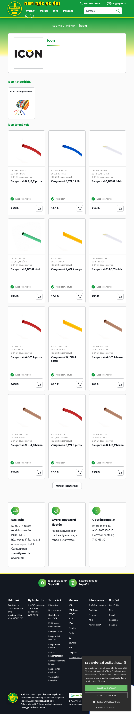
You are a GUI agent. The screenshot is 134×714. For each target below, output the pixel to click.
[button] (106, 702)
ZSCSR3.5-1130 (58, 434)
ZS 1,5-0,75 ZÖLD (18, 261)
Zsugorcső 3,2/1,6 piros (66, 445)
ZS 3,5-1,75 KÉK (58, 174)
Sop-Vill (57, 25)
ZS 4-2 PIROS (16, 349)
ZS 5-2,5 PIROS (17, 174)
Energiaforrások (55, 631)
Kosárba (39, 208)
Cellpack (73, 652)
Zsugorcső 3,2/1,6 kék (65, 181)
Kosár (32, 16)
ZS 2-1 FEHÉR (98, 261)
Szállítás (93, 610)
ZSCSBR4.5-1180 (100, 346)
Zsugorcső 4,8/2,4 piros (26, 357)
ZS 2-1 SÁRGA (57, 261)
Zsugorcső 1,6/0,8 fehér (107, 181)
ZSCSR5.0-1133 (18, 170)
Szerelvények (54, 610)
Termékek (29, 10)
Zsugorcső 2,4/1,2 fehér (107, 269)
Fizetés (92, 615)
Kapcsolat (113, 620)
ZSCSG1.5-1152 (17, 258)
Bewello (72, 643)
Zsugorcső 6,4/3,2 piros (26, 181)
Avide (71, 633)
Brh (70, 647)
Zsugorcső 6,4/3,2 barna (108, 445)
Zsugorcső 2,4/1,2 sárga (66, 269)
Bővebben (102, 681)
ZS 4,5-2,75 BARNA (101, 349)
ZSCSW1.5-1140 (99, 170)
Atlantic (72, 628)
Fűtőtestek (53, 605)
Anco (71, 618)
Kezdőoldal (114, 605)
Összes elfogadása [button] (106, 688)
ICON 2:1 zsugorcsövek (21, 91)
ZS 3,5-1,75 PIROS (59, 437)
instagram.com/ (87, 582)
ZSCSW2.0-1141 (99, 258)
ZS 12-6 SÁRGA (58, 349)
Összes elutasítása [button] (106, 695)
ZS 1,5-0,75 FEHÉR (100, 174)
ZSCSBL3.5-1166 (59, 170)
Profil (26, 16)
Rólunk (112, 615)
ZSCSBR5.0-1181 (100, 434)
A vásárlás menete (97, 605)
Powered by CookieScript (106, 707)
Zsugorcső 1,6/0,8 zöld (25, 269)
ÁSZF (91, 620)
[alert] (106, 683)
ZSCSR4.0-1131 (17, 346)
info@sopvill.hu (118, 3)
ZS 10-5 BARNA (17, 437)
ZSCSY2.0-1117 (58, 258)
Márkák (44, 10)
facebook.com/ (56, 582)
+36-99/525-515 (92, 3)
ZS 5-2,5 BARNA (99, 437)
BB (70, 638)
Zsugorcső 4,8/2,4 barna (107, 357)
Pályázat (68, 10)
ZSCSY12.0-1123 (59, 346)
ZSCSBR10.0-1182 (19, 434)
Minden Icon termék (67, 485)
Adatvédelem (95, 625)
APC (71, 623)
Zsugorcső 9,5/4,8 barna (26, 445)
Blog (55, 10)
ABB (71, 605)
